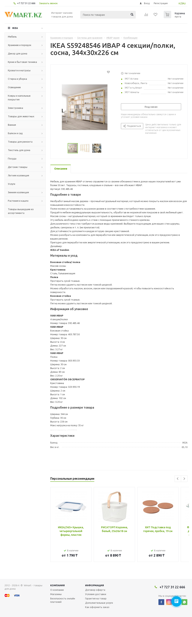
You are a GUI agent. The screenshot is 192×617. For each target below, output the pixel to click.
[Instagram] (169, 602)
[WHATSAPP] (184, 602)
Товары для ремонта (20, 141)
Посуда (12, 158)
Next (184, 479)
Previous (178, 479)
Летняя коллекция (18, 175)
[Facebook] (161, 602)
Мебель (12, 36)
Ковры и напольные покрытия (19, 97)
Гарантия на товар (95, 598)
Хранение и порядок (19, 45)
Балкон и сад (15, 133)
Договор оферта (95, 589)
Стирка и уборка (17, 78)
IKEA (15, 28)
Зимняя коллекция (18, 192)
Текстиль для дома (19, 150)
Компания (57, 585)
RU (184, 3)
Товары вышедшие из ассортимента (21, 211)
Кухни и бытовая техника (22, 62)
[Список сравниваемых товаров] (146, 16)
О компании (57, 589)
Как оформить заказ (97, 607)
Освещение (14, 87)
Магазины (56, 594)
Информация (94, 585)
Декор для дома (17, 53)
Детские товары (17, 167)
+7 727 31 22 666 (26, 3)
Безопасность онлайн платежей (62, 600)
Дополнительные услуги (99, 602)
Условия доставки (95, 594)
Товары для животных (21, 116)
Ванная (12, 124)
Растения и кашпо (18, 200)
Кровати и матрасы (19, 70)
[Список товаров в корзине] (175, 17)
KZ (180, 3)
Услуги (11, 184)
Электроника (15, 108)
